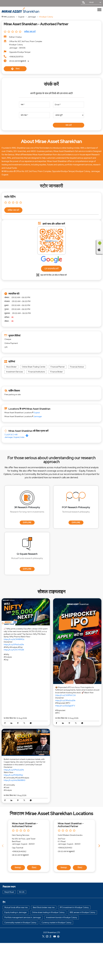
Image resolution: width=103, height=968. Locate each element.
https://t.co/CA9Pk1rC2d (65, 695)
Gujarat (21, 17)
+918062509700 (16, 56)
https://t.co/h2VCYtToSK (14, 650)
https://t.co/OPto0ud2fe (14, 644)
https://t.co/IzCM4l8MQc (14, 639)
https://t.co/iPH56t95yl (13, 775)
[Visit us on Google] (51, 936)
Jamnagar (32, 17)
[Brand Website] (59, 936)
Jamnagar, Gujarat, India (14, 437)
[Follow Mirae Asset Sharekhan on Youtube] (55, 936)
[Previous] (3, 845)
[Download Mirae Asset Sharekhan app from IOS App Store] (100, 249)
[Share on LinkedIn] (12, 723)
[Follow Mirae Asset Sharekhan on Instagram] (48, 936)
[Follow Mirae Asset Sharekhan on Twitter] (44, 936)
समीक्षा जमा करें (30, 31)
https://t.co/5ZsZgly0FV (65, 705)
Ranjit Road (9, 892)
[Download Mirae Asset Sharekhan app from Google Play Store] (100, 243)
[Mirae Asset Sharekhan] (20, 10)
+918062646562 (19, 851)
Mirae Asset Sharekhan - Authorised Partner (25, 825)
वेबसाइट (18, 867)
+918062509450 (65, 847)
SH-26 (21, 892)
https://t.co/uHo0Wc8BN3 (14, 780)
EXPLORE (27, 522)
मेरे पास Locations (8, 17)
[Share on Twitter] (25, 723)
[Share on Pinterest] (18, 723)
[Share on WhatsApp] (31, 723)
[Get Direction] (28, 436)
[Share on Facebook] (6, 723)
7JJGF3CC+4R (10, 434)
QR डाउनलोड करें (51, 268)
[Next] (99, 845)
